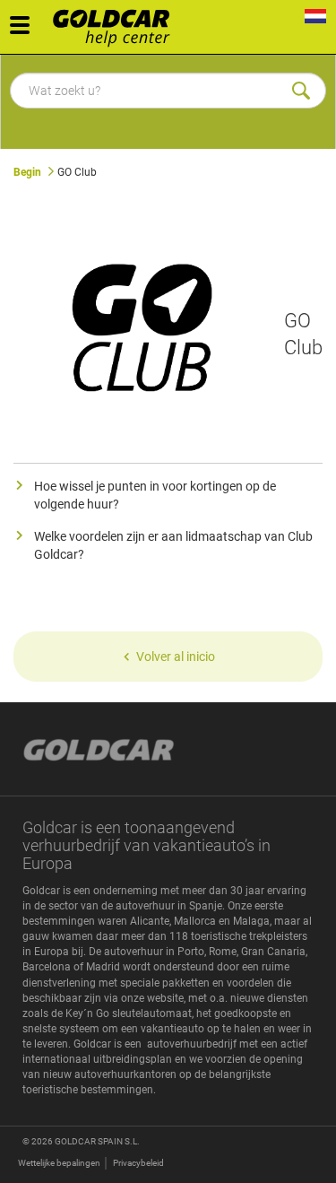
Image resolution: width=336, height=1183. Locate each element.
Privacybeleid (138, 1163)
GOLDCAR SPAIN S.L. (97, 1141)
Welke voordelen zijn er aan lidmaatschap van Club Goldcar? (173, 545)
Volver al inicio (175, 656)
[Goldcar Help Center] (116, 22)
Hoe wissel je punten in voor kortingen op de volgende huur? (155, 495)
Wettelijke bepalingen (59, 1163)
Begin (27, 172)
